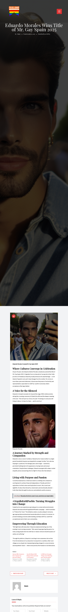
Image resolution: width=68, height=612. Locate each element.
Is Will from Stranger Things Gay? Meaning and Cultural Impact (46, 555)
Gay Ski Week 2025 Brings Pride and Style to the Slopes (32, 555)
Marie (18, 34)
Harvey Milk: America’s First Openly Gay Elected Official (18, 555)
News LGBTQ (46, 34)
